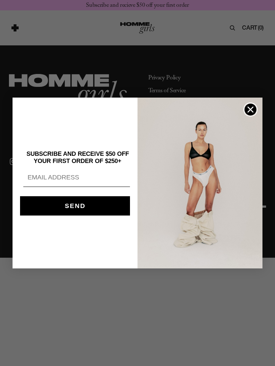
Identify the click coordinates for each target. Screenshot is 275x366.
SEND (75, 205)
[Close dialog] (250, 109)
